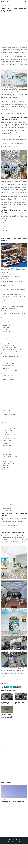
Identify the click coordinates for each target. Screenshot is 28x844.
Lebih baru (4, 750)
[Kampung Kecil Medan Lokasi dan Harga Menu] (14, 791)
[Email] (19, 687)
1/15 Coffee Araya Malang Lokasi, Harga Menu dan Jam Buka (7, 716)
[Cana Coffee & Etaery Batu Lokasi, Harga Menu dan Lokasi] (21, 696)
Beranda (2, 5)
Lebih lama (24, 750)
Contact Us (17, 841)
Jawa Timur (7, 5)
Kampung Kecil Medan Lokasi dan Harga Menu (12, 802)
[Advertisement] (14, 29)
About (13, 841)
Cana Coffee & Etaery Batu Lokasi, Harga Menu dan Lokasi (20, 702)
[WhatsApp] (11, 687)
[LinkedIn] (14, 687)
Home (9, 841)
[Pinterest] (16, 687)
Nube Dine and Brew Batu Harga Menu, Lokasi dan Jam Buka (7, 702)
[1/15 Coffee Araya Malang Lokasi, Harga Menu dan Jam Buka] (7, 709)
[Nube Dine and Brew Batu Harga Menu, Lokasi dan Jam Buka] (7, 696)
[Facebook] (5, 687)
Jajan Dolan (7, 2)
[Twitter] (8, 687)
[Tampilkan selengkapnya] (22, 687)
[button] (1, 2)
